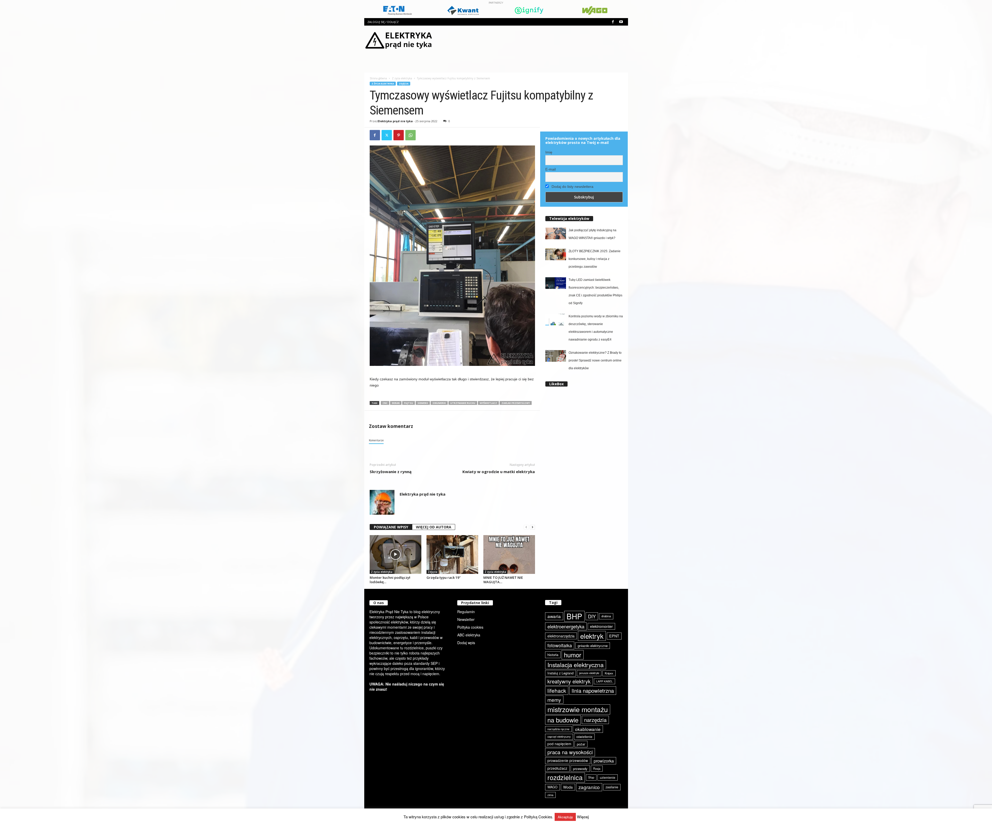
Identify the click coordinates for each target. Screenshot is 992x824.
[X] (387, 135)
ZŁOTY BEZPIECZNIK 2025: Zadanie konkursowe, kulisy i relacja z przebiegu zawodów (595, 258)
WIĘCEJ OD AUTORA (433, 527)
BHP (574, 616)
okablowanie (588, 729)
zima (550, 795)
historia (552, 654)
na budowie (562, 719)
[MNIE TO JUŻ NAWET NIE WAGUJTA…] (509, 554)
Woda (568, 787)
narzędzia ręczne (558, 729)
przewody (580, 768)
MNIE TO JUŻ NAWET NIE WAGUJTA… (503, 579)
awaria (554, 616)
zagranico (589, 786)
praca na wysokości (570, 752)
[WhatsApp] (410, 135)
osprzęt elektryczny (559, 736)
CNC (385, 403)
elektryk (591, 636)
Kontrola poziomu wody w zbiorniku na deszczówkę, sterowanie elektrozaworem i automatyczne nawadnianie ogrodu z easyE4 (596, 327)
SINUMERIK (439, 403)
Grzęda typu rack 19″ (444, 577)
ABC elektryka (468, 634)
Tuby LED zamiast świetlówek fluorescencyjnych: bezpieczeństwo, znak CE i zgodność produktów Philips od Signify (595, 291)
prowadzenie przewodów (567, 760)
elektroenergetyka (565, 626)
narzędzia (595, 719)
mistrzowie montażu (577, 709)
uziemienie (607, 777)
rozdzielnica (565, 777)
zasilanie (612, 787)
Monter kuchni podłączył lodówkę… (390, 579)
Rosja (596, 768)
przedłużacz (557, 768)
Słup (591, 777)
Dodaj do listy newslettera (572, 186)
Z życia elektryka (402, 78)
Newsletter (466, 619)
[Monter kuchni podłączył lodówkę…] (395, 554)
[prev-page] (526, 527)
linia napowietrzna (593, 690)
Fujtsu (408, 403)
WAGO (552, 787)
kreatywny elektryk (569, 681)
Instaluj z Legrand (560, 673)
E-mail (550, 169)
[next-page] (532, 527)
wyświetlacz (488, 403)
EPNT (614, 635)
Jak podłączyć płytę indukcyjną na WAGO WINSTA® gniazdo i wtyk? (592, 234)
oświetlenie (584, 736)
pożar (581, 744)
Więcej (583, 817)
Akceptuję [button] (565, 816)
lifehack (556, 690)
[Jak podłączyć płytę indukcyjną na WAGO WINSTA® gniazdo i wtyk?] (555, 233)
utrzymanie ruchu (462, 403)
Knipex (609, 673)
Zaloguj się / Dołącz (383, 22)
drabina (606, 616)
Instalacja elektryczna (575, 664)
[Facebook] (613, 22)
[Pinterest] (398, 135)
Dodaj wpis (466, 642)
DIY (592, 616)
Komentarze (376, 440)
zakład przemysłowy (515, 403)
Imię (548, 152)
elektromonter (601, 626)
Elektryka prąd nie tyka (395, 121)
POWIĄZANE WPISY (391, 527)
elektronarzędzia (561, 635)
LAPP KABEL (604, 681)
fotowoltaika (559, 645)
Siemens (422, 403)
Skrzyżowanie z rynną (391, 471)
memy (554, 699)
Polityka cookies (470, 627)
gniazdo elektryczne (593, 645)
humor (572, 654)
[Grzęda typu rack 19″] (452, 554)
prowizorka (604, 761)
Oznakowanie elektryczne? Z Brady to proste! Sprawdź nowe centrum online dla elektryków (595, 360)
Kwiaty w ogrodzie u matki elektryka (498, 471)
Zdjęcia (403, 83)
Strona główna (378, 78)
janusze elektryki (589, 673)
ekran (396, 403)
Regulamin (466, 611)
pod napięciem (559, 743)
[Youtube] (621, 22)
